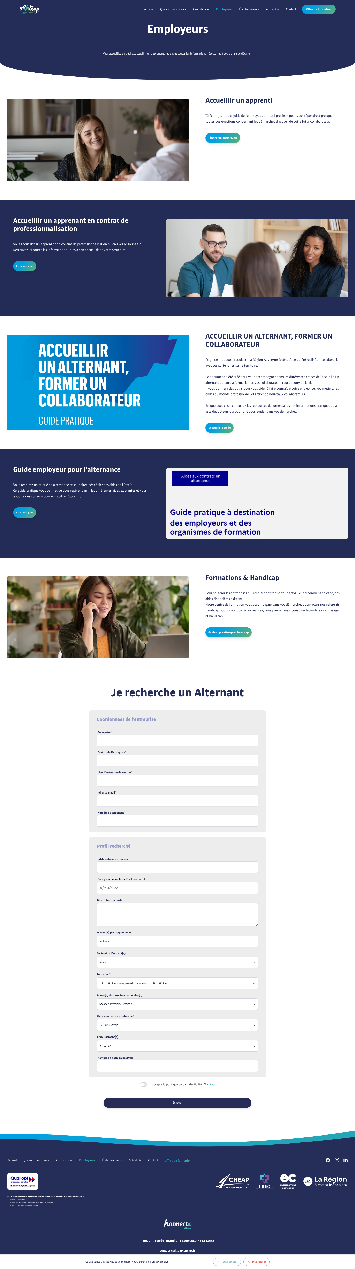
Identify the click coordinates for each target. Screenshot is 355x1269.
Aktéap (210, 1084)
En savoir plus (160, 1261)
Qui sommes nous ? (173, 9)
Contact (291, 9)
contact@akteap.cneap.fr (177, 1250)
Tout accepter (229, 1261)
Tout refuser (259, 1261)
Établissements (249, 9)
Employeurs (224, 9)
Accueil (149, 9)
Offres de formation (178, 1160)
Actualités (272, 9)
